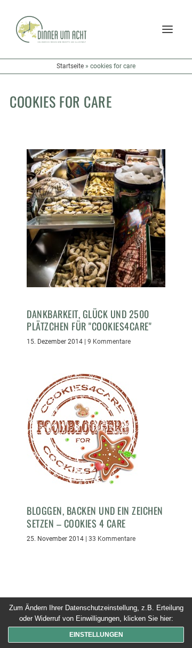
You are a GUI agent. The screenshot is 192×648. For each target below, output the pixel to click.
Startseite (70, 66)
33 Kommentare (112, 538)
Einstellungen (96, 634)
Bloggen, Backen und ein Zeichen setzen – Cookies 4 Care (95, 517)
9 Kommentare (109, 341)
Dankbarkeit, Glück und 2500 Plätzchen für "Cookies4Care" (89, 320)
